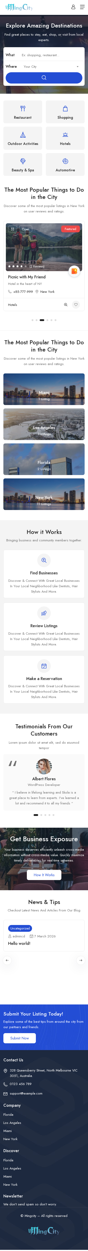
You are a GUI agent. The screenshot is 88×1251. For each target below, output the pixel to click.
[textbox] (50, 66)
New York (65, 291)
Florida (8, 1114)
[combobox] (50, 66)
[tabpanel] (44, 782)
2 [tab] (36, 320)
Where (11, 66)
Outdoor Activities (38, 304)
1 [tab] (32, 320)
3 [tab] (41, 320)
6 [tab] (55, 320)
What (10, 55)
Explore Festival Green (45, 277)
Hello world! (19, 943)
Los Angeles (12, 1122)
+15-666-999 (40, 291)
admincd (19, 936)
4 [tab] (46, 320)
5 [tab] (51, 320)
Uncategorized (20, 928)
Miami (7, 1130)
